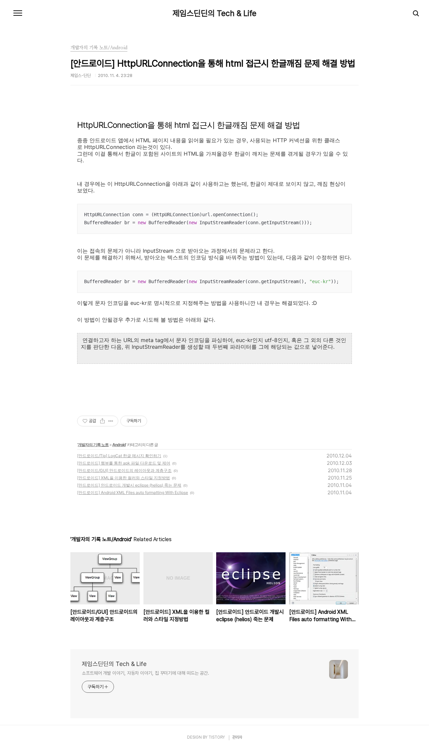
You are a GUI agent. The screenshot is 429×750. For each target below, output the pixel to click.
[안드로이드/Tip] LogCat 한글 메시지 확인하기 (119, 455)
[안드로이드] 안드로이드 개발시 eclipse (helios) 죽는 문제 (129, 485)
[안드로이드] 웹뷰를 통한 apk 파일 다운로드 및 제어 (123, 463)
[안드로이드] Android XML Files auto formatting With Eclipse (132, 492)
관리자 (237, 737)
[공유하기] (102, 421)
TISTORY (216, 737)
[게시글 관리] (111, 421)
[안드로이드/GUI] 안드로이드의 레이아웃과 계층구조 (124, 470)
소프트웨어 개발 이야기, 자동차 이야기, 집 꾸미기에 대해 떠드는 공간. (145, 673)
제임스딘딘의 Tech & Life (214, 13)
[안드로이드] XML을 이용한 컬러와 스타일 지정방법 (123, 477)
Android (119, 444)
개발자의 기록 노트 (93, 444)
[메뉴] (17, 13)
